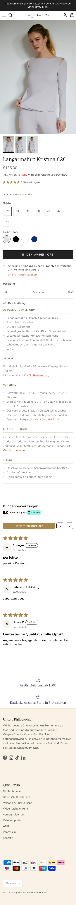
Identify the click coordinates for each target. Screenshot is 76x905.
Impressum (10, 832)
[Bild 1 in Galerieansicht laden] (38, 77)
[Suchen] (12, 15)
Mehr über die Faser (47, 419)
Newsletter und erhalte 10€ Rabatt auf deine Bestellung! (49, 5)
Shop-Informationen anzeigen (22, 274)
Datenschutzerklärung (16, 797)
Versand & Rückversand (17, 803)
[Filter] (60, 526)
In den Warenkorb (38, 254)
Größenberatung (39, 375)
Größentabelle (12, 791)
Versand (22, 175)
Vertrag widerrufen (14, 814)
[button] (11, 182)
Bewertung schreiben (29, 526)
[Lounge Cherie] (38, 15)
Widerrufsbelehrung (15, 808)
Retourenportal (12, 820)
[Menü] (4, 15)
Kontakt (8, 838)
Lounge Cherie (18, 892)
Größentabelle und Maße (17, 194)
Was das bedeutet (14, 450)
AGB (6, 826)
